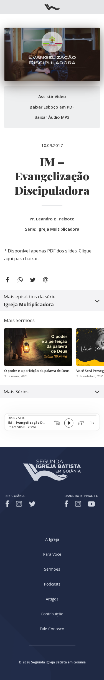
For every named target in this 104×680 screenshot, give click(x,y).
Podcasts (52, 584)
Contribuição (52, 613)
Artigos (52, 599)
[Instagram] (19, 503)
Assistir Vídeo (52, 96)
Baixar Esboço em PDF (52, 107)
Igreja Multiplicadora (58, 229)
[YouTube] (91, 503)
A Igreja (52, 539)
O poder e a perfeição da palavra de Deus (37, 370)
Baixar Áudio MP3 (52, 117)
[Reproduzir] (68, 423)
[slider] (52, 415)
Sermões (52, 569)
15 (57, 423)
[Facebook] (8, 503)
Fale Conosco (52, 628)
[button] (52, 300)
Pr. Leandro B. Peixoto (52, 219)
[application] (52, 422)
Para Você (52, 554)
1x (92, 422)
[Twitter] (32, 503)
